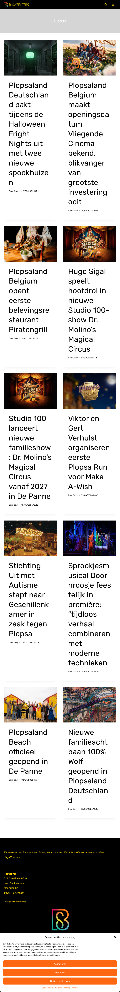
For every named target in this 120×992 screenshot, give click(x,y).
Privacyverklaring (62, 988)
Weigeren (60, 972)
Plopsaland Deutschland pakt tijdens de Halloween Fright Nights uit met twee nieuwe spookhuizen (29, 134)
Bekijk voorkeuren (60, 981)
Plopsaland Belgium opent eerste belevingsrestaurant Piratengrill (29, 300)
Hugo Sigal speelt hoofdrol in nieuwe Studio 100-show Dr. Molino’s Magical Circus (88, 310)
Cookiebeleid (47, 988)
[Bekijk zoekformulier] (106, 4)
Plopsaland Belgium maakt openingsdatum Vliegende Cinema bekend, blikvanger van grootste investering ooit (88, 143)
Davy (16, 191)
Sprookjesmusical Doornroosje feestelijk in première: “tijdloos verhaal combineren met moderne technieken (89, 614)
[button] (115, 937)
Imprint (75, 988)
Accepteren (60, 964)
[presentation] (30, 58)
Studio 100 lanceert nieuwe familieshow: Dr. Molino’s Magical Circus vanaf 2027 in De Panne (30, 457)
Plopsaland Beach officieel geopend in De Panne (28, 752)
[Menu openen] (113, 4)
